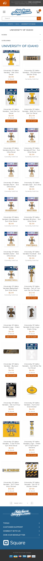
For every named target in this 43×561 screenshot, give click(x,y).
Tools (6, 523)
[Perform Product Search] (39, 18)
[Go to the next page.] (32, 503)
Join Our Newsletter (14, 535)
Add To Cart (11, 82)
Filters (4, 34)
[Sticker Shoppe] (21, 12)
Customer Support (13, 527)
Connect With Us (11, 531)
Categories (6, 40)
